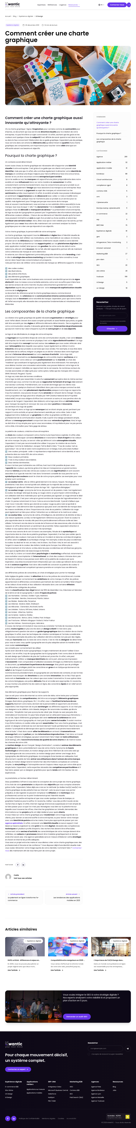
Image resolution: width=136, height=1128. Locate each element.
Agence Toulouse (97, 1101)
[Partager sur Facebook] (18, 865)
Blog (14, 16)
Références (52, 5)
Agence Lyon (96, 1094)
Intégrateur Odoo (54, 1087)
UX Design (9, 1094)
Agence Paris (96, 1087)
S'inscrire (111, 329)
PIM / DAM (52, 1101)
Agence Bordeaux (97, 1090)
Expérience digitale (26, 16)
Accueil (8, 16)
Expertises (42, 5)
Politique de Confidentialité (29, 1118)
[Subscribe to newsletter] (128, 1049)
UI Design (39, 16)
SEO (71, 1094)
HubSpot (51, 1097)
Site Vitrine (9, 1090)
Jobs (114, 1090)
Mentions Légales (48, 1118)
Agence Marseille (97, 1097)
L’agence (62, 5)
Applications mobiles (34, 1093)
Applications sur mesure (36, 1089)
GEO (71, 1087)
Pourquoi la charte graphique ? (109, 133)
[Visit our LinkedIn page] (13, 1118)
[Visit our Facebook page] (7, 1118)
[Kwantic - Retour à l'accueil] (12, 4)
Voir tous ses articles (23, 878)
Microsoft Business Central (57, 1090)
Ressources (73, 5)
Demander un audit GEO (76, 1017)
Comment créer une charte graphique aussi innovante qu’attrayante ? (108, 125)
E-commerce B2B (11, 1087)
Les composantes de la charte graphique (109, 140)
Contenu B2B (74, 1090)
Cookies (61, 1118)
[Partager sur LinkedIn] (23, 865)
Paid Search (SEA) (76, 1097)
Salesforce (52, 1094)
